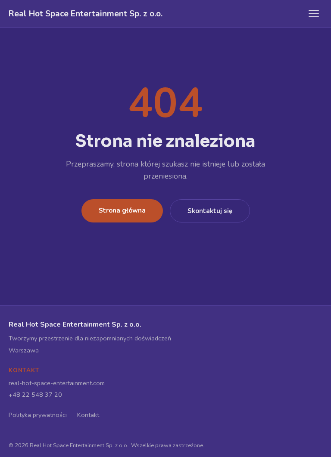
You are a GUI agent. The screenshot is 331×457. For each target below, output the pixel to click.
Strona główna (122, 210)
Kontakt (88, 415)
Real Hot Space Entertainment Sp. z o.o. (85, 13)
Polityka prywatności (38, 415)
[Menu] (313, 14)
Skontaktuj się (209, 211)
